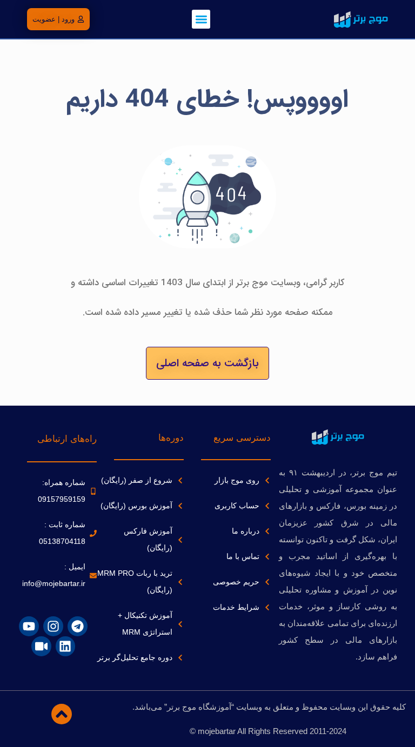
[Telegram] (78, 626)
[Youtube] (29, 626)
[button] (201, 19)
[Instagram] (53, 626)
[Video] (41, 646)
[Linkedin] (66, 646)
